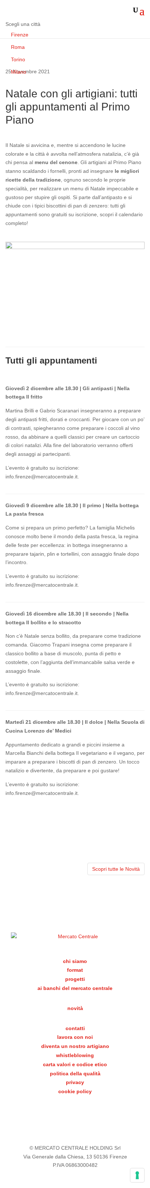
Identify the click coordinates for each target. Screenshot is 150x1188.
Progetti (75, 979)
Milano (18, 72)
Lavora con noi (75, 1037)
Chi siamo (75, 961)
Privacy (75, 1082)
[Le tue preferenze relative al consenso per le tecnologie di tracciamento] (137, 1175)
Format (75, 970)
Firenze (19, 35)
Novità (75, 1008)
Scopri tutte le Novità (116, 869)
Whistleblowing (75, 1055)
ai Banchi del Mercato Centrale (75, 988)
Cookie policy (75, 1091)
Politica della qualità (75, 1073)
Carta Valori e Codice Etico (75, 1064)
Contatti (75, 1028)
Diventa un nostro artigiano (75, 1046)
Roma (18, 47)
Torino (18, 59)
